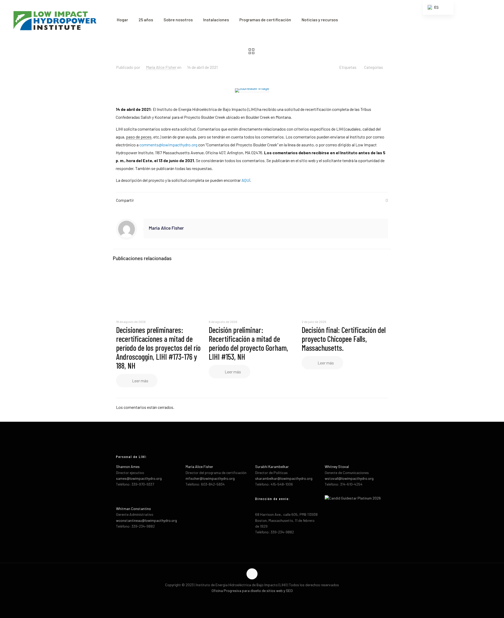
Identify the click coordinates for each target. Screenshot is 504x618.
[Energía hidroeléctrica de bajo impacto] (54, 19)
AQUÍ (246, 180)
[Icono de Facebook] (247, 598)
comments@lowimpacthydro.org (168, 144)
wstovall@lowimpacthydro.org (349, 478)
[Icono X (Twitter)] (252, 598)
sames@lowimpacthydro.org (139, 478)
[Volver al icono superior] (252, 573)
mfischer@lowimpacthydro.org (210, 478)
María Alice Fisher (161, 67)
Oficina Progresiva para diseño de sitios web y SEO (252, 590)
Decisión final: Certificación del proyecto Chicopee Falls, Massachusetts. (344, 338)
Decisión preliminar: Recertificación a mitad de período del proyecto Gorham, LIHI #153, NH (248, 343)
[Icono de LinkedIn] (258, 598)
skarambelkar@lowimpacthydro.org (283, 478)
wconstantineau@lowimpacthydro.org (146, 520)
